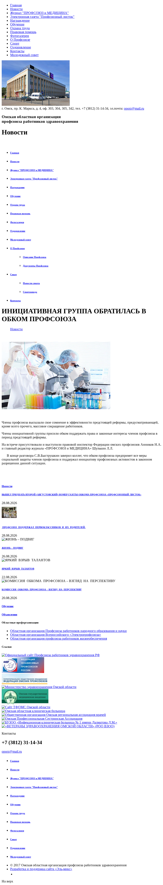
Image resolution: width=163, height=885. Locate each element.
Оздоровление (20, 47)
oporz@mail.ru (134, 108)
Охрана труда (20, 28)
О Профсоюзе (20, 39)
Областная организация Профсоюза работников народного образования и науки (68, 631)
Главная (16, 5)
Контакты (17, 51)
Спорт (14, 43)
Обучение (17, 24)
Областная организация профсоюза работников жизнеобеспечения (58, 638)
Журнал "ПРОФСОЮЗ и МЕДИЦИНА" (39, 13)
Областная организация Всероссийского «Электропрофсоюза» (55, 634)
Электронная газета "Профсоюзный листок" (42, 16)
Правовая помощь (23, 32)
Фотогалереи (19, 36)
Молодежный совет (24, 55)
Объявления (9, 614)
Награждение (20, 20)
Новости (16, 9)
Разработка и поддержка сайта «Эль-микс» (41, 869)
